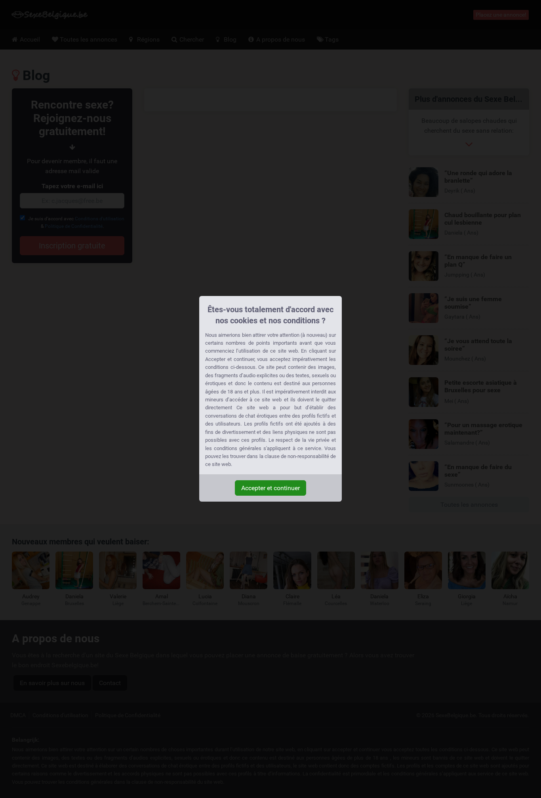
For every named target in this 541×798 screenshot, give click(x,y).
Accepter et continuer (270, 488)
